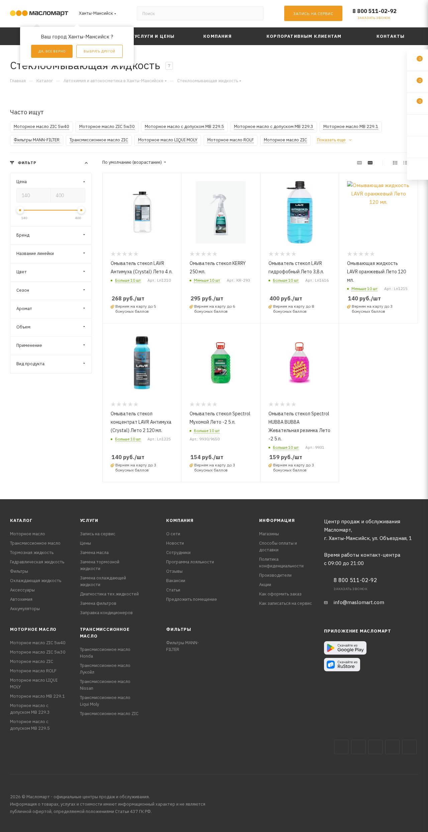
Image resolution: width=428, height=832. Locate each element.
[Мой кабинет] (415, 15)
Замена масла (94, 552)
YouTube (392, 747)
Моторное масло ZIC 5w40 (38, 643)
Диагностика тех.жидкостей (109, 594)
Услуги (89, 520)
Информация (277, 520)
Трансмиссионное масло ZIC (109, 713)
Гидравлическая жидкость (37, 562)
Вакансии (175, 580)
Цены (85, 543)
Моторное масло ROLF (33, 671)
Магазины (269, 534)
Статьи (173, 590)
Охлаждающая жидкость (35, 580)
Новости (175, 543)
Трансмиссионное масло (35, 543)
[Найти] (255, 13)
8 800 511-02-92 (374, 11)
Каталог (21, 520)
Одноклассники (409, 747)
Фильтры (19, 571)
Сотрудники (178, 552)
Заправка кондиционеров (106, 612)
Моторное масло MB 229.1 (37, 696)
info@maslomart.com (359, 602)
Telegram (375, 747)
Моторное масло (27, 534)
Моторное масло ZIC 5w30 (38, 652)
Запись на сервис (97, 534)
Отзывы (174, 571)
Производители (275, 575)
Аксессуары (22, 590)
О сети (173, 534)
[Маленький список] (359, 162)
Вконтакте (341, 747)
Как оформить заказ (280, 594)
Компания (179, 520)
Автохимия (21, 599)
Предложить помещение (191, 599)
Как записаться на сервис (285, 603)
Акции (265, 584)
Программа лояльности (190, 562)
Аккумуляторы (25, 608)
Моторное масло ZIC (31, 661)
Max (358, 747)
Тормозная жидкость (32, 552)
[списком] (405, 162)
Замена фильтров (98, 603)
